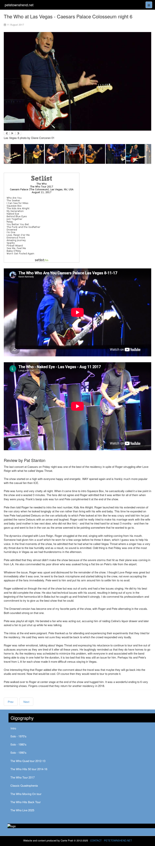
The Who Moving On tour (25, 794)
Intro (13, 728)
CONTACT (96, 840)
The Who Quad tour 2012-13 (27, 761)
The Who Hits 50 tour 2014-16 (28, 769)
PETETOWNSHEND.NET (118, 840)
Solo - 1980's (18, 744)
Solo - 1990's (18, 752)
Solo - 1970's (18, 736)
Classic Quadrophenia (24, 785)
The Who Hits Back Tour (25, 802)
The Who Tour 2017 (22, 777)
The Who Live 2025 (22, 810)
